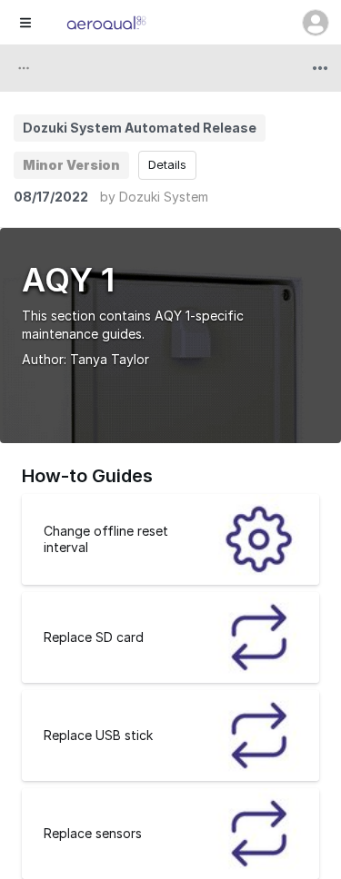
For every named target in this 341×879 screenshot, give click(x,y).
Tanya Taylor (109, 359)
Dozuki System (163, 196)
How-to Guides (87, 476)
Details (167, 164)
